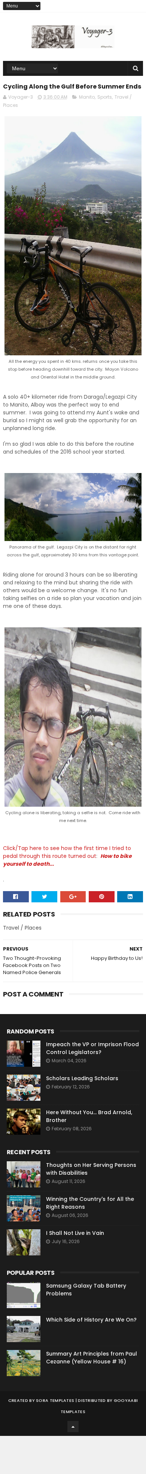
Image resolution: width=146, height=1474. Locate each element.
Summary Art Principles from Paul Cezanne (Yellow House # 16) (91, 1357)
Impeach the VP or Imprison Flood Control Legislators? (92, 1048)
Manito (87, 97)
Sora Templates (55, 1400)
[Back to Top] (73, 1426)
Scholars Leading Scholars (82, 1078)
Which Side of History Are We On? (91, 1319)
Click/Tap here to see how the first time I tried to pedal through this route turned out (67, 852)
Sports (104, 97)
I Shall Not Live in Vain (75, 1233)
